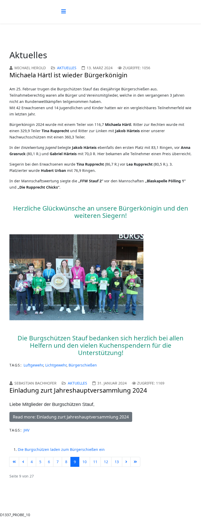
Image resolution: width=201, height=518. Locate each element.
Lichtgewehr (55, 365)
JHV (26, 430)
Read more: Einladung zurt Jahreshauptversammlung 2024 (71, 417)
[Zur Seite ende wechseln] (135, 462)
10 (84, 461)
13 (117, 461)
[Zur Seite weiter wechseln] (126, 462)
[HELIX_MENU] (63, 11)
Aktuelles (66, 67)
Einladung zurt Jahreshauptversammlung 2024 (78, 390)
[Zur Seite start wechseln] (14, 462)
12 (106, 461)
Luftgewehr (33, 365)
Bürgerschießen (83, 365)
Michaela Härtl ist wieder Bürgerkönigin (68, 75)
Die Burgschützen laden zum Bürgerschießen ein (61, 449)
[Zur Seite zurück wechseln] (23, 462)
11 (95, 461)
